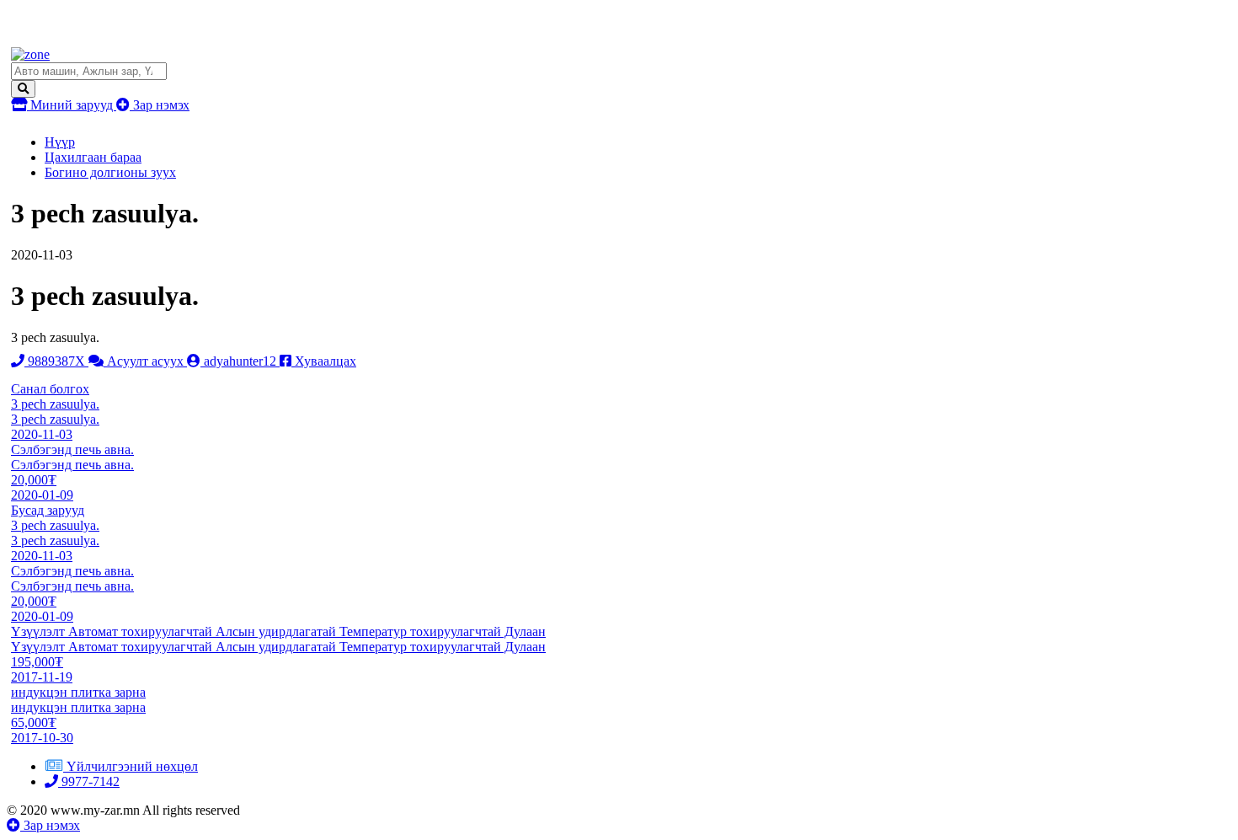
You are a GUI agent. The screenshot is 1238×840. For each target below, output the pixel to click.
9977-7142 (89, 781)
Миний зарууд (71, 105)
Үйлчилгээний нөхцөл (132, 766)
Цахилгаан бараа (93, 157)
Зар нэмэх (159, 105)
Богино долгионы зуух (110, 172)
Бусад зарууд (47, 510)
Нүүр (60, 142)
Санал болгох (50, 389)
